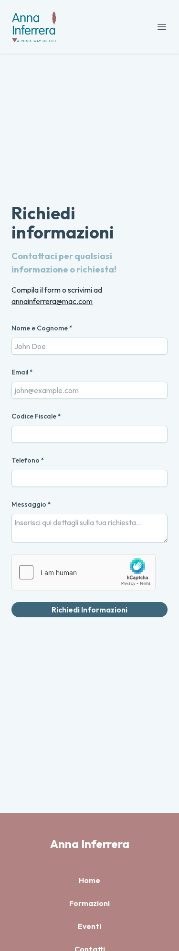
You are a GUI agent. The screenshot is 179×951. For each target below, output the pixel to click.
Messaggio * (31, 504)
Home (89, 880)
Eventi (89, 926)
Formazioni (89, 903)
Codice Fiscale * (36, 416)
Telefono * (27, 460)
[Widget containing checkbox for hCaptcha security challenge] (83, 572)
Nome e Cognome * (42, 328)
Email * (22, 372)
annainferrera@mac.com (52, 301)
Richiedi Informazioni (89, 609)
